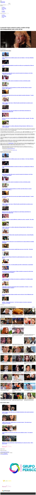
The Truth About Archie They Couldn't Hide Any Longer (5, 390)
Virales (3, 9)
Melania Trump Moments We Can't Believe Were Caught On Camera (17, 400)
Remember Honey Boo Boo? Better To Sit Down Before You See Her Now (18, 335)
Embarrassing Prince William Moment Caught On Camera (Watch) (16, 390)
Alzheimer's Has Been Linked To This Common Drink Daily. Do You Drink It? (29, 316)
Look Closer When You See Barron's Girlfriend (6, 372)
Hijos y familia (4, 8)
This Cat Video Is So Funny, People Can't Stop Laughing (29, 353)
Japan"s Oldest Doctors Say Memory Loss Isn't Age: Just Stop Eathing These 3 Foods (6, 316)
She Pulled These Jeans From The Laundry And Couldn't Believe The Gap (6, 325)
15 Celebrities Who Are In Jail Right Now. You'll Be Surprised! (6, 335)
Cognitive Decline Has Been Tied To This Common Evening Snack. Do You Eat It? (17, 316)
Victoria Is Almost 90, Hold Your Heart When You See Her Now (29, 400)
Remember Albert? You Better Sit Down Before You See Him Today (6, 381)
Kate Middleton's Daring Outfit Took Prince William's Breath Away (17, 372)
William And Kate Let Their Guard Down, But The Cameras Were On (29, 325)
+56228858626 (5, 453)
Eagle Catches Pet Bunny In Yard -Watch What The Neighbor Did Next (17, 344)
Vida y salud (4, 15)
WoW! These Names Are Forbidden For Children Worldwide (17, 381)
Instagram (3, 11)
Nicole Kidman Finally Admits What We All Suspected (6, 344)
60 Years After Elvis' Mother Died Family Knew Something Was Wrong (29, 363)
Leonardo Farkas (11, 143)
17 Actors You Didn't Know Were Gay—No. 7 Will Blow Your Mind (29, 390)
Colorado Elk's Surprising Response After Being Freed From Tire (29, 335)
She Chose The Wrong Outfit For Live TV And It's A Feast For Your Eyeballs (17, 325)
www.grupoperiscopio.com (4, 454)
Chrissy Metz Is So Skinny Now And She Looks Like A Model (17, 353)
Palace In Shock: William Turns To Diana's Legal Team (29, 381)
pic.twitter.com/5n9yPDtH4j (11, 148)
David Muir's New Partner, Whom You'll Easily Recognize (29, 372)
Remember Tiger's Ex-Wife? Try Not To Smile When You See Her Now (29, 344)
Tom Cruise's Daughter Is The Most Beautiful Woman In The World (6, 353)
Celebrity (3, 7)
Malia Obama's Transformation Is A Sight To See (17, 362)
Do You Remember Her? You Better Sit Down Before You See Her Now (6, 400)
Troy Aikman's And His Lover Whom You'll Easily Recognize (6, 362)
